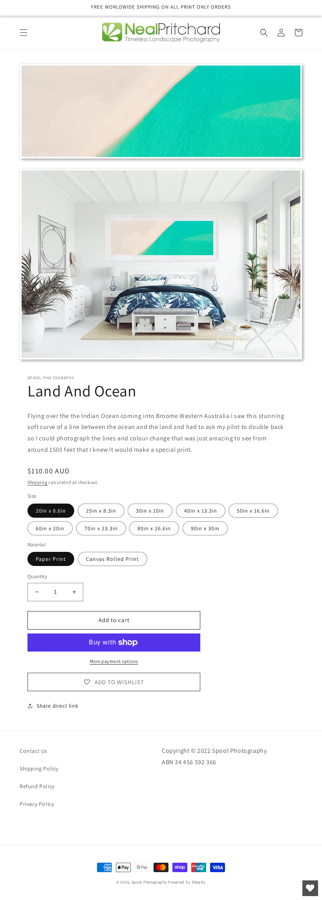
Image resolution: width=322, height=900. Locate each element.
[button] (23, 32)
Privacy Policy (37, 803)
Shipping (37, 482)
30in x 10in (150, 510)
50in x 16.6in (253, 510)
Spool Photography (149, 882)
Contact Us (34, 750)
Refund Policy (37, 786)
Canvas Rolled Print (112, 558)
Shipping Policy (39, 768)
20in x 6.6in (51, 510)
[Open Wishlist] (310, 888)
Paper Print (51, 558)
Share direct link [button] (57, 705)
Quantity (37, 576)
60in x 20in (50, 528)
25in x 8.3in (101, 510)
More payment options (114, 661)
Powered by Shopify (187, 882)
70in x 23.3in (101, 528)
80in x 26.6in (154, 528)
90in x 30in (205, 528)
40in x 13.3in (200, 510)
